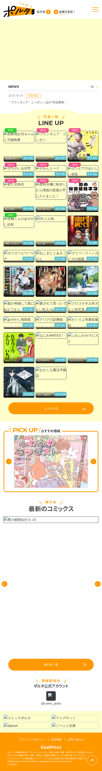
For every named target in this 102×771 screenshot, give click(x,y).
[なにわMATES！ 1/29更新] (51, 335)
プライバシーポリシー (32, 739)
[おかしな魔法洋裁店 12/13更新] (51, 373)
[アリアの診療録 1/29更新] (51, 319)
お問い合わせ (75, 739)
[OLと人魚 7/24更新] (51, 219)
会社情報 (56, 739)
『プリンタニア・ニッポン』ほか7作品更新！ (37, 102)
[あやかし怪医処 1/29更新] (19, 319)
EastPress (51, 747)
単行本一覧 (51, 664)
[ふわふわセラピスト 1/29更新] (83, 338)
